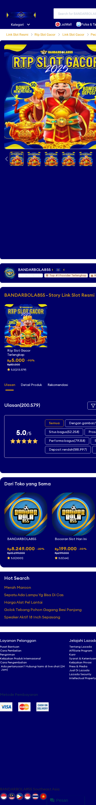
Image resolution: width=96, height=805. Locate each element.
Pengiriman (7, 654)
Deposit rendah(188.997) (68, 449)
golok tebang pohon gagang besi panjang (43, 610)
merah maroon (17, 587)
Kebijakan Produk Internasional (20, 658)
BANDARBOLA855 (34, 270)
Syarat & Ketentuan (82, 658)
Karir (72, 654)
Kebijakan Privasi (80, 662)
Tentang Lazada (80, 646)
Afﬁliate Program (80, 650)
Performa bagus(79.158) (67, 440)
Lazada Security (80, 674)
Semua (54, 423)
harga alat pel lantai (23, 602)
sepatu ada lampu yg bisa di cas (34, 595)
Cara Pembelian (10, 650)
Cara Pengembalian (13, 662)
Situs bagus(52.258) (64, 432)
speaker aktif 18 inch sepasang (32, 617)
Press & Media (78, 666)
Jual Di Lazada (79, 670)
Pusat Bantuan (9, 646)
